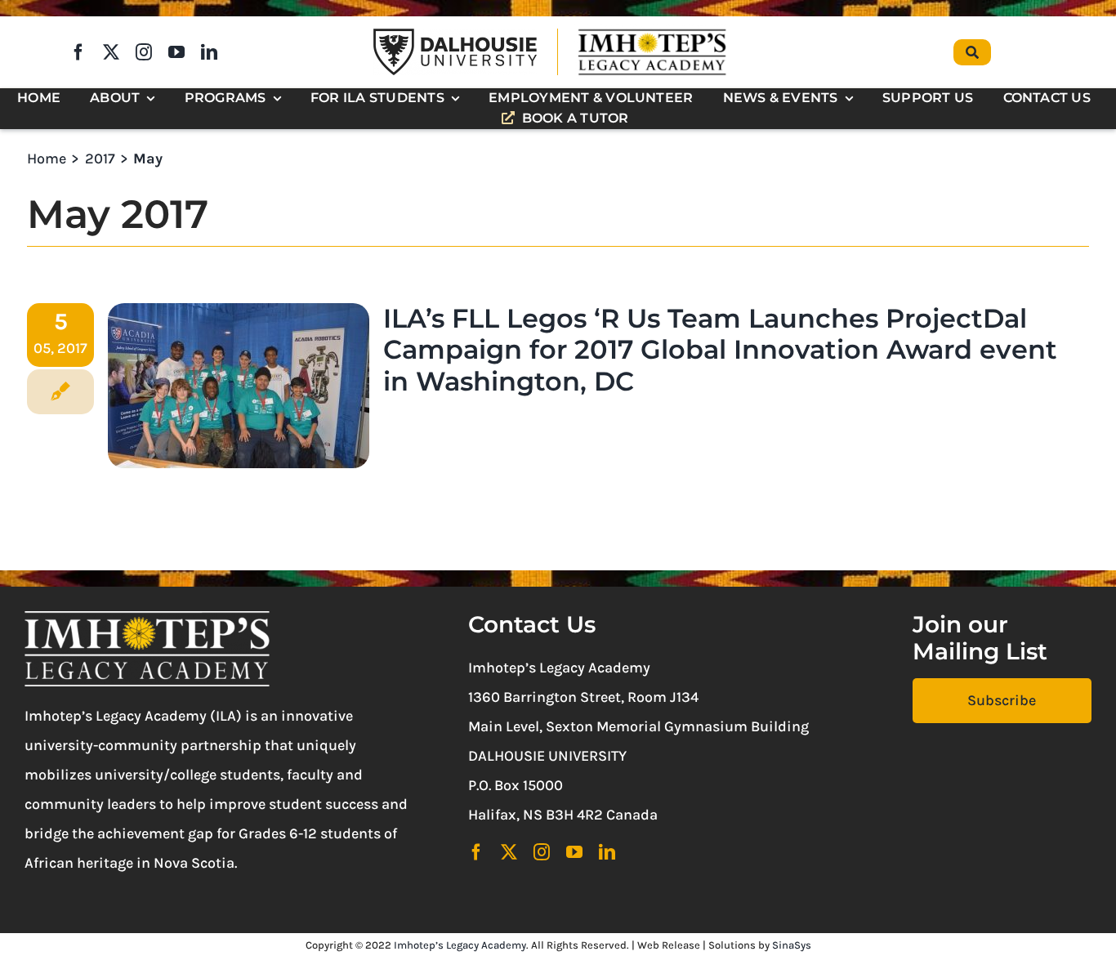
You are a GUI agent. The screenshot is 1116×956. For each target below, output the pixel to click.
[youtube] (176, 52)
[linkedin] (209, 52)
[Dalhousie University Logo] (455, 36)
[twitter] (111, 52)
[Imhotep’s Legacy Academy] (652, 32)
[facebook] (78, 52)
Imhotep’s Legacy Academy (460, 945)
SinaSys (791, 945)
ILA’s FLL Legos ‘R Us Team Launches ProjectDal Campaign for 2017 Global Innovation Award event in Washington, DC (720, 349)
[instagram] (144, 52)
